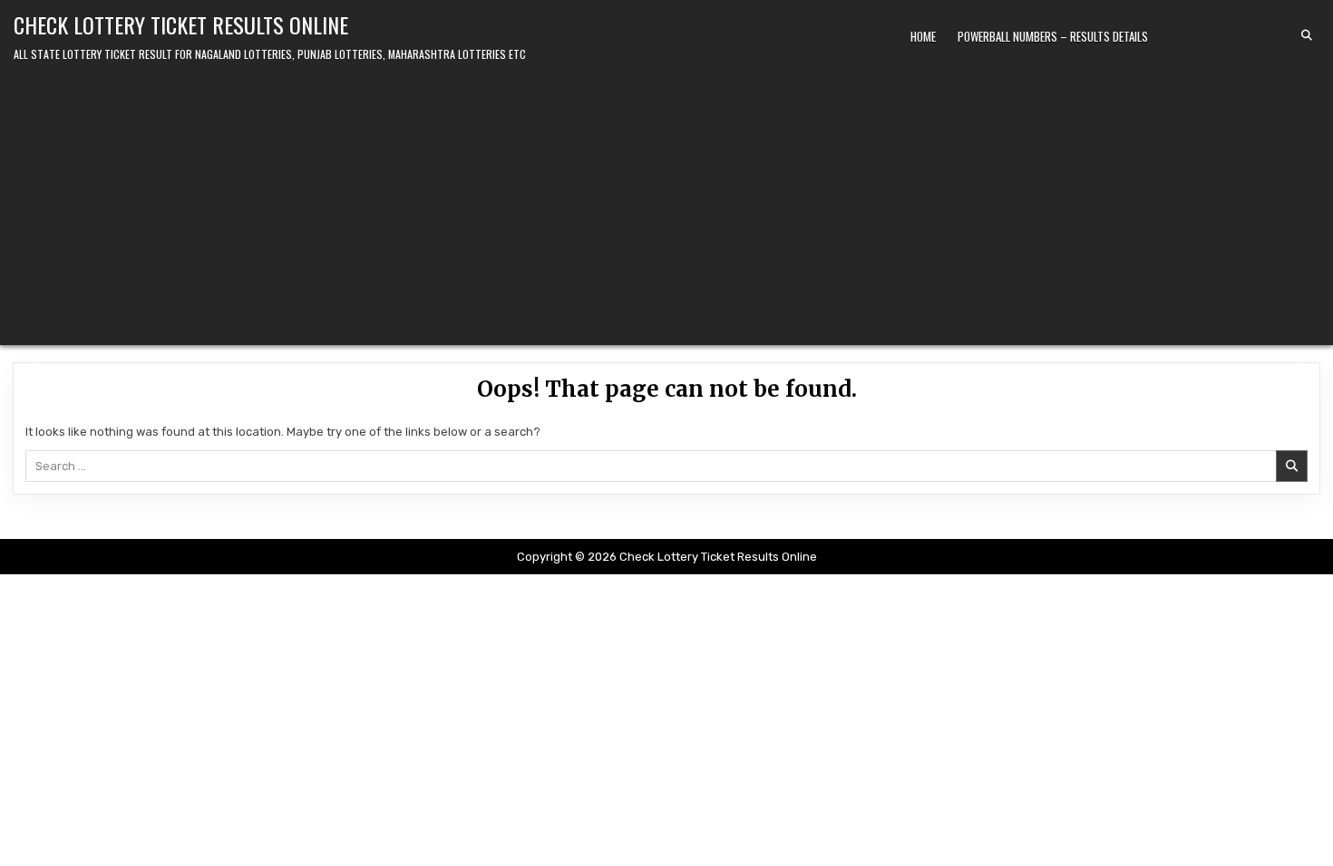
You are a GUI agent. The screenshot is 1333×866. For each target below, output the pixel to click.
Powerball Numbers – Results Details (1053, 36)
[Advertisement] (666, 200)
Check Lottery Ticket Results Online (181, 24)
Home (923, 36)
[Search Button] (1306, 35)
